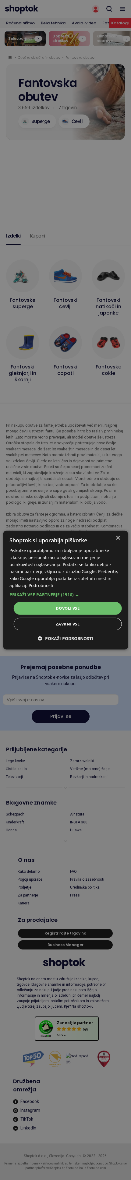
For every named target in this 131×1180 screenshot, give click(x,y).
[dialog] (65, 590)
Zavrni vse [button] (68, 624)
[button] (65, 594)
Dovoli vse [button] (68, 608)
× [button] (117, 537)
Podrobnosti (41, 585)
